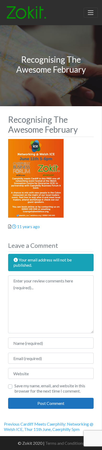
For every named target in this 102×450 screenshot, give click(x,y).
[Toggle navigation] (91, 13)
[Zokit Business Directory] (26, 12)
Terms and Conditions (64, 443)
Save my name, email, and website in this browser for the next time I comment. (49, 388)
